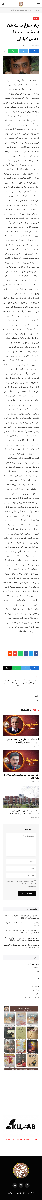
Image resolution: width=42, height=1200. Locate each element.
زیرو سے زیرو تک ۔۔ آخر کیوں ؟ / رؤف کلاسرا (29, 681)
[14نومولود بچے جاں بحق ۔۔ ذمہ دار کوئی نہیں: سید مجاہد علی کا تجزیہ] (21, 725)
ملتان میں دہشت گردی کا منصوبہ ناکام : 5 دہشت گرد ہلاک (11, 683)
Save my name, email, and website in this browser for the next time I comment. (21, 884)
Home (37, 10)
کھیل (37, 982)
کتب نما (37, 978)
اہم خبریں (36, 990)
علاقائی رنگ (35, 986)
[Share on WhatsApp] (13, 51)
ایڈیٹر (37, 45)
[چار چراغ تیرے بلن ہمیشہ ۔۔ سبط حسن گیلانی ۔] (21, 65)
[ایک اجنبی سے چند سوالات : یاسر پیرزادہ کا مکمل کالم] (21, 761)
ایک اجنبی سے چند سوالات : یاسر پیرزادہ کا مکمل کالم (21, 776)
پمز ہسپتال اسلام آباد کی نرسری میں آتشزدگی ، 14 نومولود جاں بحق (21, 946)
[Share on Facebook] (34, 51)
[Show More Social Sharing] (5, 51)
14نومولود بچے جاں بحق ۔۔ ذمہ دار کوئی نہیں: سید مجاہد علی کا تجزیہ (22, 741)
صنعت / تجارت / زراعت (32, 997)
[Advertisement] (21, 1093)
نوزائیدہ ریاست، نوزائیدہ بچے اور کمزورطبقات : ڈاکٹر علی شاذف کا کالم (23, 812)
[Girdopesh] (21, 4)
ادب (38, 971)
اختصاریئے (36, 19)
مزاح (37, 993)
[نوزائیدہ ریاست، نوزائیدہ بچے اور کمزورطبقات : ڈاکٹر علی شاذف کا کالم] (21, 797)
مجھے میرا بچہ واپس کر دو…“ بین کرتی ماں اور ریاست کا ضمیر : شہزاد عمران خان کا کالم (22, 939)
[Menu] (38, 4)
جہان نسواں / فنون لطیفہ (31, 963)
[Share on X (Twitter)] (24, 51)
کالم (38, 975)
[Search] (3, 4)
